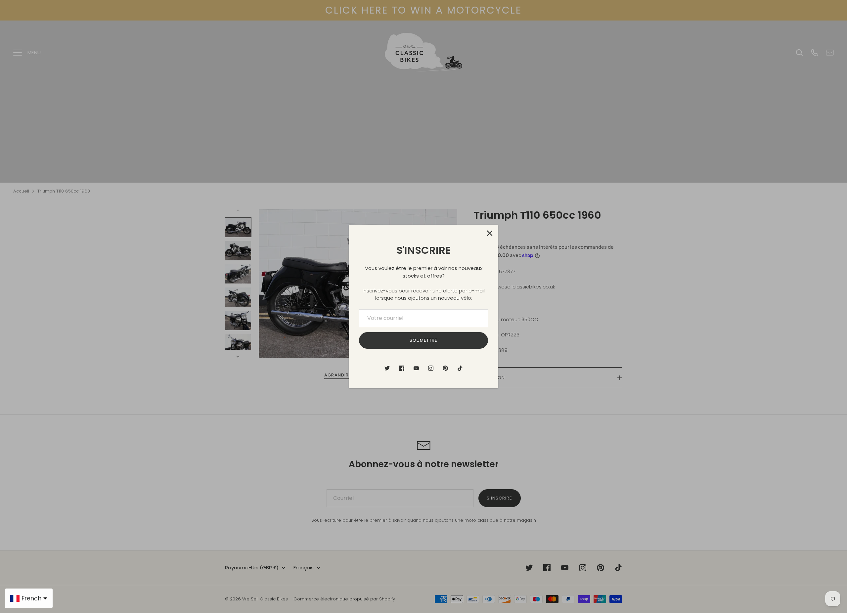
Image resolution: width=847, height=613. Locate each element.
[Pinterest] (445, 368)
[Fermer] (489, 233)
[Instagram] (431, 368)
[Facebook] (401, 368)
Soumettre (423, 340)
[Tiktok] (460, 368)
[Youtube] (416, 368)
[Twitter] (387, 368)
